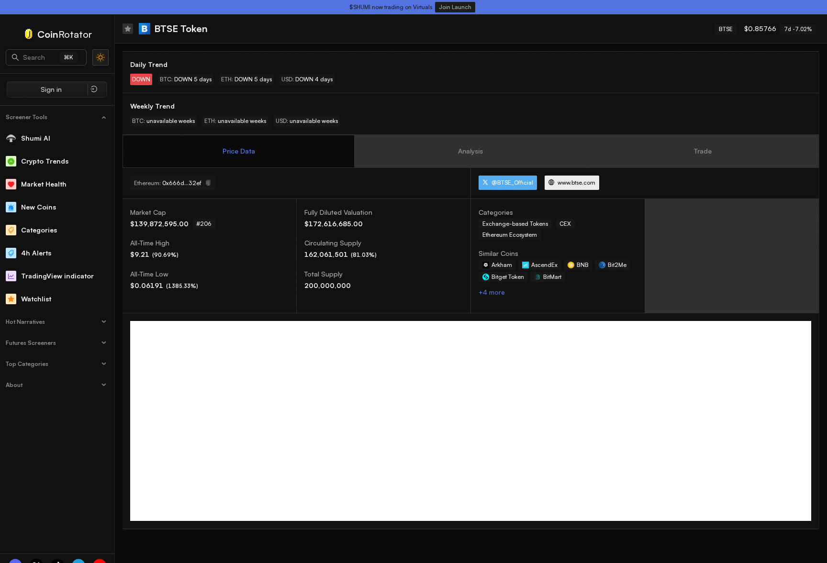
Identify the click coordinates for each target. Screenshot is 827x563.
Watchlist (36, 299)
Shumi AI (35, 138)
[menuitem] (57, 117)
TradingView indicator (57, 276)
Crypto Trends (44, 161)
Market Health (44, 184)
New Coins (38, 207)
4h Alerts (36, 253)
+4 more (492, 292)
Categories (39, 230)
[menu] (57, 250)
